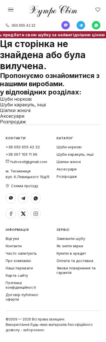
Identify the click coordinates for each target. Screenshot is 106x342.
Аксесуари (12, 116)
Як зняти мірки (70, 246)
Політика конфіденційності (21, 285)
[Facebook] (11, 213)
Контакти (14, 246)
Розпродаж (13, 121)
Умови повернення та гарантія (76, 270)
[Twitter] (23, 213)
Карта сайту (17, 275)
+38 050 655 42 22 (23, 147)
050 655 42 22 (23, 25)
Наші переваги (19, 268)
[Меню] (11, 9)
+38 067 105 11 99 (21, 154)
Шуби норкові (16, 99)
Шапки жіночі (15, 110)
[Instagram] (36, 213)
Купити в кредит (71, 253)
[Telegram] (81, 25)
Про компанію (18, 260)
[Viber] (65, 25)
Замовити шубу (71, 238)
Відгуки (12, 238)
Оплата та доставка (75, 260)
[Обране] (97, 9)
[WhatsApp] (96, 25)
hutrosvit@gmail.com (28, 161)
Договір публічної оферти (22, 296)
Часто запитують (21, 253)
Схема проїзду (24, 185)
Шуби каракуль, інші (23, 104)
